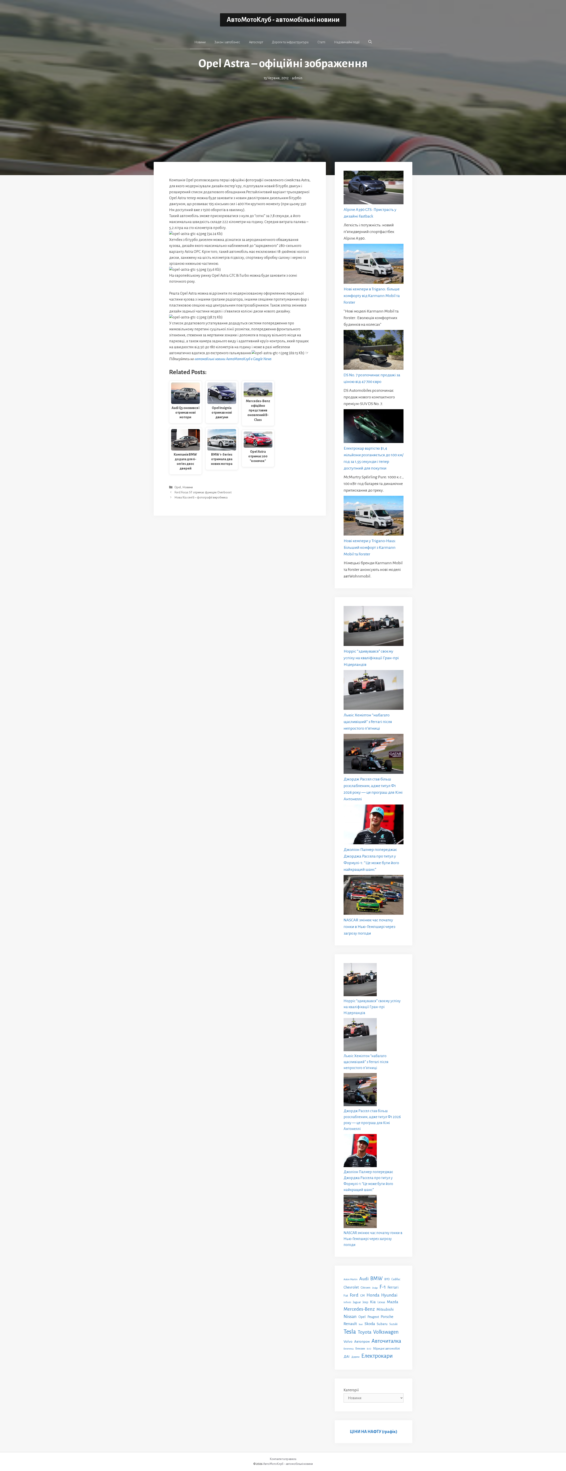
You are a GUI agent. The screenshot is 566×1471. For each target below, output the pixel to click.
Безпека (349, 1348)
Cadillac (395, 1279)
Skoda (370, 1323)
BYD (387, 1279)
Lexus (381, 1302)
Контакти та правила (283, 1459)
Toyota (364, 1332)
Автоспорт (256, 42)
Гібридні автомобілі (386, 1348)
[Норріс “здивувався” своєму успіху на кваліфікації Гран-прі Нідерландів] (373, 627)
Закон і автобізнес (227, 42)
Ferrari (393, 1287)
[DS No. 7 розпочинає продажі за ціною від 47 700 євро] (373, 351)
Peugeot (373, 1317)
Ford (354, 1295)
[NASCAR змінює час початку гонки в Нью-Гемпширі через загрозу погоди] (373, 896)
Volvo (348, 1342)
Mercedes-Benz (359, 1309)
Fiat (346, 1295)
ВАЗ (369, 1349)
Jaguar (357, 1302)
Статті (321, 42)
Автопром (362, 1341)
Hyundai (389, 1295)
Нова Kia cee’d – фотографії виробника (201, 497)
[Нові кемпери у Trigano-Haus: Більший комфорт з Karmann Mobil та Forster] (373, 517)
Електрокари (377, 1356)
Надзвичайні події (346, 42)
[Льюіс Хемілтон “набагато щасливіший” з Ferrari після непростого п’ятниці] (373, 691)
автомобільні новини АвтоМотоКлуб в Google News (233, 359)
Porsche (387, 1317)
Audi (364, 1278)
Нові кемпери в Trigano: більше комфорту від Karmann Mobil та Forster (372, 296)
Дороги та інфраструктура (290, 42)
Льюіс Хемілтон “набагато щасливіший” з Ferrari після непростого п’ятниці (368, 722)
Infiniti (347, 1302)
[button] (370, 42)
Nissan (350, 1316)
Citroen (365, 1287)
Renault (350, 1323)
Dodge (375, 1288)
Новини (200, 42)
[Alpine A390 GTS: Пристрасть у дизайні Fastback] (373, 188)
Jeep (365, 1302)
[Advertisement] (283, 114)
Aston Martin (351, 1279)
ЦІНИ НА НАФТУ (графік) (373, 1431)
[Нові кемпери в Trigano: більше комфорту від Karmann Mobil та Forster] (373, 265)
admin (297, 78)
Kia (373, 1302)
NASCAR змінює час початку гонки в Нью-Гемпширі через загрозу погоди (369, 926)
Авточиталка (386, 1341)
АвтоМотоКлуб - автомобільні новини (283, 19)
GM (362, 1295)
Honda (373, 1295)
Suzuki (393, 1324)
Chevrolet (351, 1287)
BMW (376, 1278)
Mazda (392, 1302)
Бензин (360, 1348)
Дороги (355, 1357)
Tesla (350, 1332)
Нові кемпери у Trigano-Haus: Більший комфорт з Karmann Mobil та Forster (370, 547)
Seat (361, 1324)
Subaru (382, 1324)
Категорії (351, 1390)
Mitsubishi (385, 1309)
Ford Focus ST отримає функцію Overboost (202, 492)
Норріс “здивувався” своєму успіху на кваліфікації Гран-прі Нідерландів (371, 658)
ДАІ (347, 1356)
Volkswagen (386, 1332)
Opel (177, 487)
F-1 (383, 1287)
